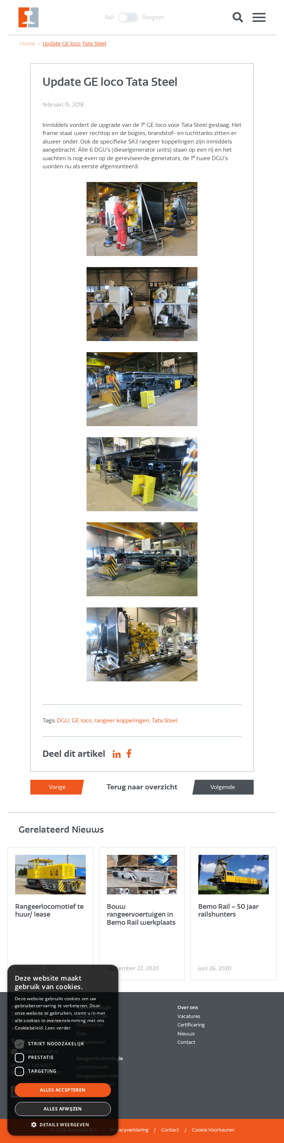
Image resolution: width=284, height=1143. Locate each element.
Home (27, 44)
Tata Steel (165, 720)
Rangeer (153, 17)
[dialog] (62, 1050)
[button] (63, 1124)
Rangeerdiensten (95, 1084)
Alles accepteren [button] (62, 1090)
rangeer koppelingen (121, 720)
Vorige (57, 787)
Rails (82, 1033)
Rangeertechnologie (100, 1058)
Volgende (222, 787)
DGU (63, 720)
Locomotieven (93, 1067)
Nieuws (186, 1033)
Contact (186, 1042)
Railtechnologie (94, 1007)
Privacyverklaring (129, 1130)
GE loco (82, 720)
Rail (109, 17)
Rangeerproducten (97, 1076)
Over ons (188, 1007)
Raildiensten (90, 1025)
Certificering (191, 1025)
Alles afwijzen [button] (63, 1109)
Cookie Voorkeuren (213, 1130)
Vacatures (189, 1016)
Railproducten (92, 1016)
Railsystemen (91, 1042)
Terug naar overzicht (142, 787)
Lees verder (58, 1028)
